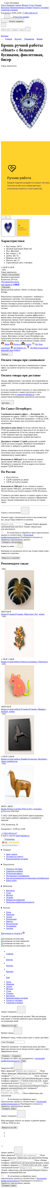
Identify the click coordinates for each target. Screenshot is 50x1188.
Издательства (12, 924)
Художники (11, 926)
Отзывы (38, 5)
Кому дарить (11, 854)
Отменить (6, 1056)
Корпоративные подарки (21, 7)
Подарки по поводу (14, 856)
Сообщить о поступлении (12, 542)
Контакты (5, 7)
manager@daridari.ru (25, 394)
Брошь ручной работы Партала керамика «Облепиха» (24, 662)
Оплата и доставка (40, 7)
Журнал (25, 5)
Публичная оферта (14, 873)
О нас (31, 5)
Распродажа (11, 919)
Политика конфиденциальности (20, 902)
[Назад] (3, 25)
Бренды (9, 921)
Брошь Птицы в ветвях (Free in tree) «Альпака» (21, 809)
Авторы (9, 928)
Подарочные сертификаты (17, 876)
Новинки (11, 5)
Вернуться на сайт (9, 1128)
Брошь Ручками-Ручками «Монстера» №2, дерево (22, 614)
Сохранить (16, 1056)
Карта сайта (11, 880)
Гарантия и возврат (9, 10)
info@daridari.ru (22, 836)
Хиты (3, 5)
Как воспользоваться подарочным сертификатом (27, 878)
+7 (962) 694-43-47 (30, 13)
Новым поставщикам (15, 900)
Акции (18, 5)
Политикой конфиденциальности (17, 536)
